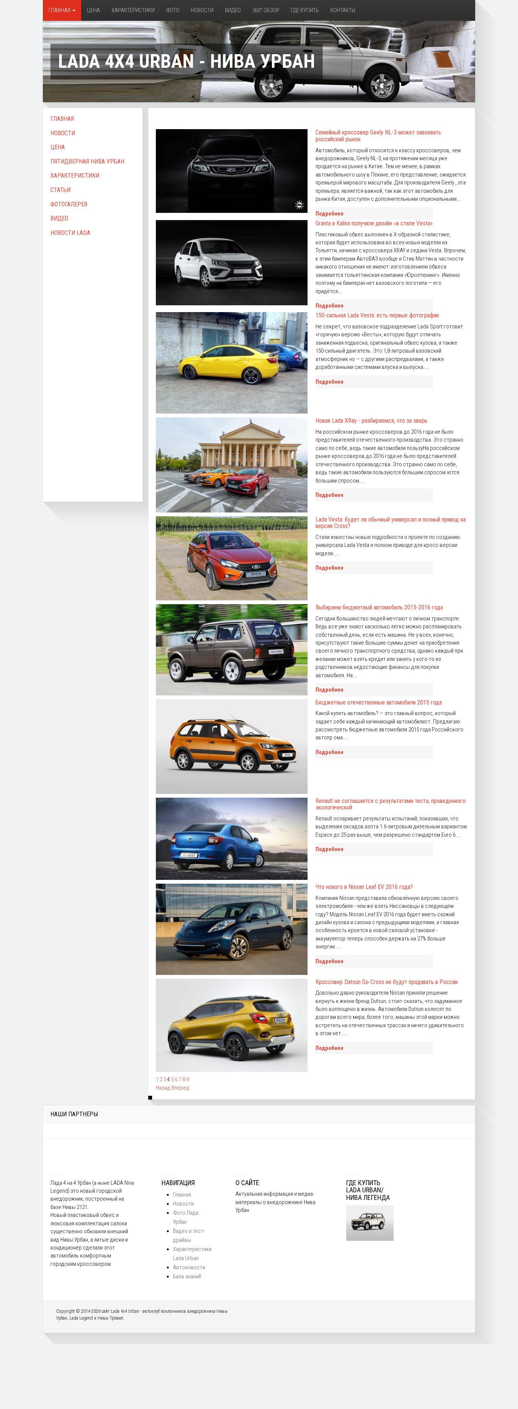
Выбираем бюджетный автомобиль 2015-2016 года (379, 607)
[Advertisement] (92, 361)
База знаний (187, 1276)
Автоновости (189, 1267)
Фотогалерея (68, 204)
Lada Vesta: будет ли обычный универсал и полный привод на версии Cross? (391, 523)
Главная (60, 10)
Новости (202, 10)
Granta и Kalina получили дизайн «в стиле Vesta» (374, 223)
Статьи (60, 190)
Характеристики (133, 10)
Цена (93, 10)
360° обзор (265, 10)
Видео (233, 10)
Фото (172, 10)
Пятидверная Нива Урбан (87, 161)
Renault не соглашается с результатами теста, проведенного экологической (391, 804)
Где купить (305, 10)
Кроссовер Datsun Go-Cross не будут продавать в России (387, 982)
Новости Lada (70, 232)
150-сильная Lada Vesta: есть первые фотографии (377, 315)
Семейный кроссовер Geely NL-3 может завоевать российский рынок (378, 136)
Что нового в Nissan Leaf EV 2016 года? (364, 886)
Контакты (342, 10)
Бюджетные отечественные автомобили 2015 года (379, 702)
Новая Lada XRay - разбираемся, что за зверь (371, 420)
